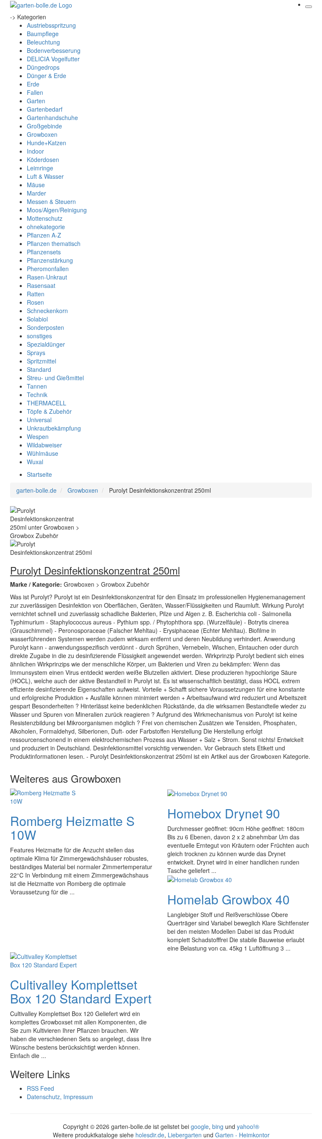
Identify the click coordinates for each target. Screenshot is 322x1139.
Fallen (35, 92)
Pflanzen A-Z (44, 235)
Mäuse (36, 184)
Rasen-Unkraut (47, 277)
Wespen (38, 436)
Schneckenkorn (47, 310)
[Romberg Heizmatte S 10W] (43, 796)
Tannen (37, 386)
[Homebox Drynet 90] (197, 793)
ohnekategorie (46, 226)
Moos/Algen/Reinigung (57, 210)
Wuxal (35, 461)
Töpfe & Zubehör (49, 411)
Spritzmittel (41, 361)
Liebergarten (185, 1135)
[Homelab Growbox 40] (199, 879)
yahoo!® (248, 1126)
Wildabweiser (44, 445)
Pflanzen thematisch (53, 243)
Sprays (36, 352)
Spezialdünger (46, 344)
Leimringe (40, 168)
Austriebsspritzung (51, 25)
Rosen (35, 302)
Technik (37, 394)
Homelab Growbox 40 (228, 899)
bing (217, 1126)
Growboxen (42, 134)
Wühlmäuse (42, 453)
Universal (39, 419)
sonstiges (39, 336)
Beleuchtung (43, 42)
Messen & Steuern (51, 201)
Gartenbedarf (44, 109)
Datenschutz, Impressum (60, 1096)
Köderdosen (43, 159)
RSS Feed (40, 1088)
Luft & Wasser (45, 176)
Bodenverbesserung (53, 50)
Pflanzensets (44, 252)
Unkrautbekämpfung (54, 428)
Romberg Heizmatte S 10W (72, 828)
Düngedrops (43, 67)
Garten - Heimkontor (242, 1135)
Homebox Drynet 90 (223, 813)
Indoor (35, 151)
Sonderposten (45, 327)
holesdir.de (149, 1135)
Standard (39, 369)
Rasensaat (41, 285)
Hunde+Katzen (46, 142)
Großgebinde (44, 126)
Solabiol (37, 319)
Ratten (35, 294)
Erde (33, 84)
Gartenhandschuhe (52, 117)
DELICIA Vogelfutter (53, 59)
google (200, 1126)
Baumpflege (43, 33)
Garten (36, 101)
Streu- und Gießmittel (55, 378)
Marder (36, 193)
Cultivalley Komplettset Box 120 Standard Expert (80, 991)
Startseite (39, 474)
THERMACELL (46, 403)
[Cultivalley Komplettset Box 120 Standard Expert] (43, 960)
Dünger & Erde (46, 75)
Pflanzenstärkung (50, 260)
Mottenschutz (44, 218)
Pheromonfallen (48, 268)
